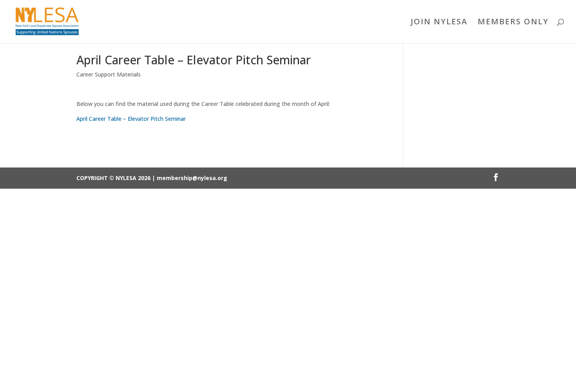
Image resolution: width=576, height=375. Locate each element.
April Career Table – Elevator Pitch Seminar (131, 118)
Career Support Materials (108, 74)
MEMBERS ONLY (513, 23)
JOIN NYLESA (439, 23)
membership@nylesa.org (192, 178)
